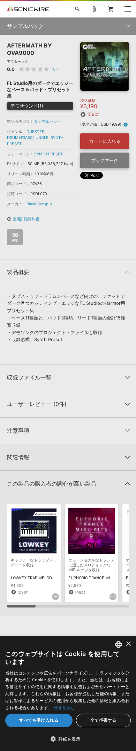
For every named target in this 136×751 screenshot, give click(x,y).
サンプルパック (47, 121)
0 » (56, 69)
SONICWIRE (28, 9)
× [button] (128, 644)
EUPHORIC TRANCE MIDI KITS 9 (97, 577)
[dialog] (68, 693)
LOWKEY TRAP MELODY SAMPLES (42, 577)
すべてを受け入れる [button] (38, 720)
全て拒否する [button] (103, 720)
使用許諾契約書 (23, 218)
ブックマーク (104, 160)
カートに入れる (105, 141)
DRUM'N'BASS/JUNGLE (27, 137)
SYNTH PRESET (48, 154)
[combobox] (118, 644)
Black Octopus (40, 203)
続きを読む (64, 707)
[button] (68, 739)
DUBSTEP (35, 131)
